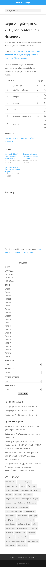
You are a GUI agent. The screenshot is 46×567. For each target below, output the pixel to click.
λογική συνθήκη (22, 516)
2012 (9, 326)
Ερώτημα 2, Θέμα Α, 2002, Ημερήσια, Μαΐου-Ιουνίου (11, 156)
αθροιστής (37, 490)
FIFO (14, 51)
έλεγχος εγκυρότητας (12, 490)
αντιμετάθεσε (28, 494)
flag (14, 482)
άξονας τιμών (31, 486)
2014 (9, 333)
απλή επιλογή (9, 499)
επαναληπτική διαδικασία (13, 511)
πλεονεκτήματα (10, 528)
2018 (9, 346)
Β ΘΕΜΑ (10, 274)
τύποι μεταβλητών (12, 58)
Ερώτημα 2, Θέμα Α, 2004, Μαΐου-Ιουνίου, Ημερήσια (31, 156)
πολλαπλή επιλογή (23, 528)
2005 (9, 302)
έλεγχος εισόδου (26, 490)
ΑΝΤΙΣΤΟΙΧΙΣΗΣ (21, 42)
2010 (9, 319)
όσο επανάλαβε (22, 545)
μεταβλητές (9, 520)
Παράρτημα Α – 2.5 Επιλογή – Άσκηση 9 (21, 411)
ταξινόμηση (31, 532)
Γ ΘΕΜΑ (10, 278)
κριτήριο (34, 55)
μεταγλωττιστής (20, 520)
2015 (9, 336)
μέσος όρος (33, 516)
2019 (9, 350)
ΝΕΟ (17, 486)
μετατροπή (30, 520)
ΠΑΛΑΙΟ (23, 486)
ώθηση (24, 58)
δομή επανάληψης (11, 507)
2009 (9, 316)
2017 (9, 343)
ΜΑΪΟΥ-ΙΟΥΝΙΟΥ (19, 46)
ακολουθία (8, 494)
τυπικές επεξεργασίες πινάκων (15, 541)
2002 (9, 292)
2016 (9, 339)
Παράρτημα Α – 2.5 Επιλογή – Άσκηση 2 (21, 415)
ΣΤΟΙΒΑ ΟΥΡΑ (30, 46)
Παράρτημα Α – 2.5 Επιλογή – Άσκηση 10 (21, 406)
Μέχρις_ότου (9, 486)
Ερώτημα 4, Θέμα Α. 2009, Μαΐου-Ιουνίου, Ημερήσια (12, 169)
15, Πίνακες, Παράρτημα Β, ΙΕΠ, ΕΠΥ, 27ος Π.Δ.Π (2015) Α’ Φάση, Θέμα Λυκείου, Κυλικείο (23, 444)
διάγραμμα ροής (10, 503)
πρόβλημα (34, 528)
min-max (20, 482)
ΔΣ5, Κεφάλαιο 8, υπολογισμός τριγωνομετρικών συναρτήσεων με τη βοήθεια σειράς (23, 466)
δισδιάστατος (31, 503)
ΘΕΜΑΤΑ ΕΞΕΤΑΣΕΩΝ (26, 557)
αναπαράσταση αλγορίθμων (29, 51)
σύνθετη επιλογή (20, 532)
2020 (9, 353)
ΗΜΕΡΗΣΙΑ (8, 46)
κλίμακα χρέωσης (29, 511)
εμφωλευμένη (23, 507)
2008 (9, 312)
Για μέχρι (28, 482)
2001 (9, 289)
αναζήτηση (18, 494)
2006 (9, 306)
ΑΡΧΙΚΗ (12, 557)
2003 (9, 295)
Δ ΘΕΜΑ (10, 281)
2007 (9, 309)
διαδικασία (21, 503)
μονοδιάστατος (10, 524)
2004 (9, 299)
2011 (9, 323)
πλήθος (34, 524)
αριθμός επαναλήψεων (23, 499)
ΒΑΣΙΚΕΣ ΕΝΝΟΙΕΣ (34, 42)
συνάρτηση (9, 532)
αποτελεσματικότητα (14, 55)
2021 (9, 356)
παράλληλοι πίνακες (23, 524)
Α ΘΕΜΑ (12, 42)
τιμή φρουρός (9, 537)
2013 (6, 42)
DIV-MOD (8, 482)
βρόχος (27, 55)
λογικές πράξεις (10, 516)
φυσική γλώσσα (10, 545)
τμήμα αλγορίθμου (22, 537)
